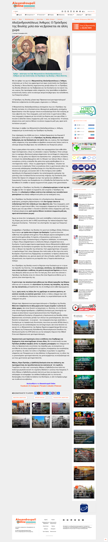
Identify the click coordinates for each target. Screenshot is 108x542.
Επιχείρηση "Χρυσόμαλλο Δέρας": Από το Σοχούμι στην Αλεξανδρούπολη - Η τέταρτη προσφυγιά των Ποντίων (20, 422)
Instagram (35, 386)
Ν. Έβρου (89, 14)
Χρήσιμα (79, 14)
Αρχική (20, 14)
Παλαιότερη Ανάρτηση (60, 397)
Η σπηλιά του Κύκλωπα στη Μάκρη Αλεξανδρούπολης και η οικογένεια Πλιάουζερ (40, 423)
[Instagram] (68, 11)
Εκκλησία (60, 19)
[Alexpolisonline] (80, 11)
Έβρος (20, 19)
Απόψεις (51, 14)
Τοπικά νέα (41, 14)
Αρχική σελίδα (40, 397)
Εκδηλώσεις (61, 14)
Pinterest (58, 386)
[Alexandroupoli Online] (23, 8)
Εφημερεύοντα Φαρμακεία (45, 523)
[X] (65, 11)
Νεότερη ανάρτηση (19, 397)
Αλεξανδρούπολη (29, 19)
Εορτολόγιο (46, 526)
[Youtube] (77, 11)
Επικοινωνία (53, 531)
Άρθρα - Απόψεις (50, 19)
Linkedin (50, 386)
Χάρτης (53, 526)
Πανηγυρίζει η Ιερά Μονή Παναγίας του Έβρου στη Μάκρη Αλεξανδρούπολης (85, 262)
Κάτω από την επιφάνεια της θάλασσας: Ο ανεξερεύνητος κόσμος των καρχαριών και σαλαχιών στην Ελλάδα (40, 409)
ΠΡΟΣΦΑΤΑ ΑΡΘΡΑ (80, 189)
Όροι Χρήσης (46, 531)
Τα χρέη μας (79, 405)
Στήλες (71, 14)
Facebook (24, 386)
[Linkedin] (71, 11)
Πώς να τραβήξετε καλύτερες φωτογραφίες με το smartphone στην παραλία (82, 474)
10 (76, 487)
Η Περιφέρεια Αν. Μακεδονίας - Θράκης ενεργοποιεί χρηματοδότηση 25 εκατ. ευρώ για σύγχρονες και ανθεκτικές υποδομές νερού (86, 207)
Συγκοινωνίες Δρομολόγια (53, 523)
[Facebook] (62, 11)
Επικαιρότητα (29, 14)
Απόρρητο (53, 528)
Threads (43, 386)
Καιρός (53, 519)
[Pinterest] (74, 11)
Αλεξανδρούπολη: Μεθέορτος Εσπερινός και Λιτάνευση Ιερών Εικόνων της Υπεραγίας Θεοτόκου (20, 410)
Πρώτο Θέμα (40, 19)
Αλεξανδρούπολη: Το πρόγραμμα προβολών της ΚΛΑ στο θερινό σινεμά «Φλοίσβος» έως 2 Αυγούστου (84, 383)
